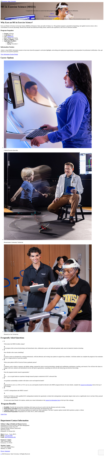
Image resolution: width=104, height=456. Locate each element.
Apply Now (4, 414)
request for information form (53, 400)
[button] (53, 105)
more (88, 19)
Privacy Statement (5, 451)
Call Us (52, 13)
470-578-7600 (8, 435)
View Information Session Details (9, 54)
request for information (86, 385)
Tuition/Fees (10, 36)
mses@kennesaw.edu (54, 16)
